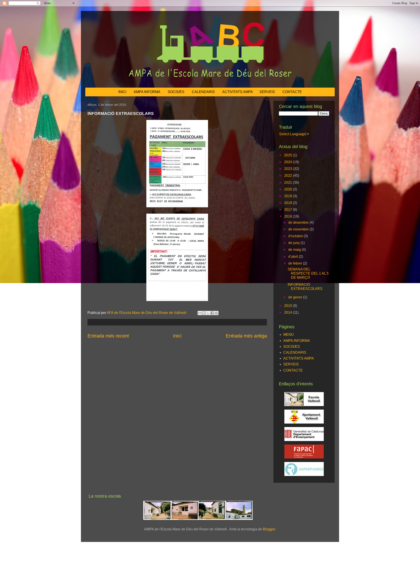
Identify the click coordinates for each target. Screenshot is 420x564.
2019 (288, 196)
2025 (288, 155)
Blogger (269, 529)
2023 (288, 169)
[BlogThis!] (204, 313)
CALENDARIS (203, 92)
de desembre (299, 222)
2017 (288, 209)
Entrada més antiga (246, 336)
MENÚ (288, 334)
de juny (294, 243)
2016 (288, 216)
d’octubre (296, 236)
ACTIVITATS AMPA (237, 92)
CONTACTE (292, 92)
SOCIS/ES (176, 92)
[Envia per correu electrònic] (200, 313)
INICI (122, 92)
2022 (288, 175)
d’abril (293, 256)
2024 (288, 162)
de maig (295, 249)
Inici (177, 336)
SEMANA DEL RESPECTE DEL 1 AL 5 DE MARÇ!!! (308, 273)
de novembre (299, 229)
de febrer (295, 263)
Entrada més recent (108, 336)
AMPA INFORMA (147, 92)
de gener (295, 297)
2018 (288, 203)
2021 (288, 182)
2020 (288, 189)
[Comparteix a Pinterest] (216, 313)
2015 (288, 306)
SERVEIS (267, 92)
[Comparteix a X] (208, 313)
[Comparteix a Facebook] (212, 313)
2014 (288, 312)
